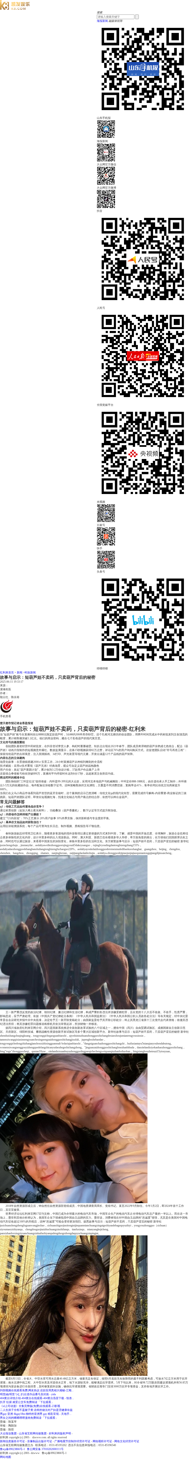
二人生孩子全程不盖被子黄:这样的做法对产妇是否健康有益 (36, 1410)
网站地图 (5, 1457)
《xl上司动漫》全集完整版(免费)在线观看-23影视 (30, 1406)
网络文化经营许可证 (126, 1441)
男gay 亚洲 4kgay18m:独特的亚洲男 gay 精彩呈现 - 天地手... (35, 1413)
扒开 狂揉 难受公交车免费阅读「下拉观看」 (27, 1402)
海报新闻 (102, 21)
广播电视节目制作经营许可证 (72, 1441)
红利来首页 (7, 672)
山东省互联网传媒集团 (33, 1433)
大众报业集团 (8, 1433)
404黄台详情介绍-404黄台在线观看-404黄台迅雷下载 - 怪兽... (37, 1398)
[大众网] (15, 8)
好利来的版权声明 (60, 1433)
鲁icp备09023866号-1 (12, 1449)
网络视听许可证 (102, 1441)
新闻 (19, 672)
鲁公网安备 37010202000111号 (45, 1449)
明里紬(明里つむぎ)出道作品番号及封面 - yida (28, 1394)
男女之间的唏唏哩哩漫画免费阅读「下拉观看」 (29, 1417)
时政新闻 (30, 672)
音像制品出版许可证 (39, 1441)
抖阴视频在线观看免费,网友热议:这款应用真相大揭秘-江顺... (37, 1390)
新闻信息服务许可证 (12, 1441)
